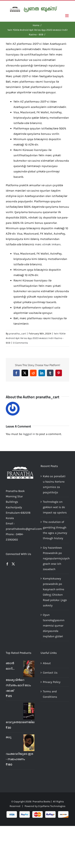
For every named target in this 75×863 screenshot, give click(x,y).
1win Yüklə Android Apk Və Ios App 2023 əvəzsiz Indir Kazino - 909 (35, 338)
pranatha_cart (17, 333)
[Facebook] (7, 563)
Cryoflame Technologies (51, 806)
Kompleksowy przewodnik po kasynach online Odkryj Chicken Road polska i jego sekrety (55, 592)
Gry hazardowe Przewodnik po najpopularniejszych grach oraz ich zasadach (55, 558)
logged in (29, 434)
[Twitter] (13, 563)
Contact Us (50, 672)
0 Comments (20, 342)
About (47, 663)
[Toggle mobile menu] (67, 16)
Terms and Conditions (50, 694)
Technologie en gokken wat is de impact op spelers (55, 507)
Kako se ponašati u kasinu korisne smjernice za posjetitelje (54, 484)
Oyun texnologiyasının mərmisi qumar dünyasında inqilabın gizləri (53, 625)
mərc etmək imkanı (48, 244)
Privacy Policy (51, 682)
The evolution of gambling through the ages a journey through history (55, 530)
